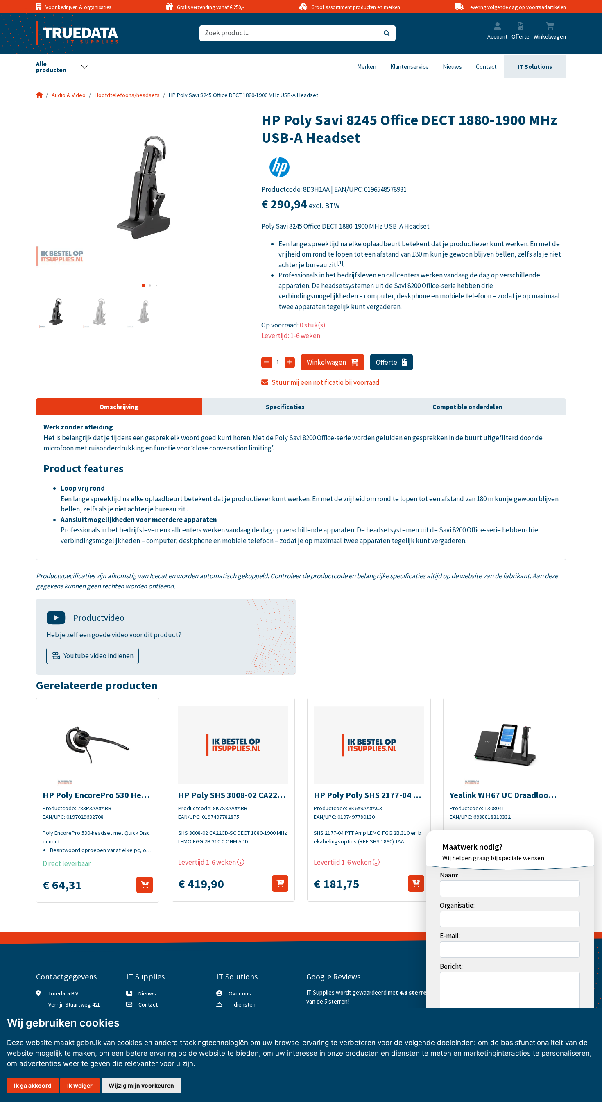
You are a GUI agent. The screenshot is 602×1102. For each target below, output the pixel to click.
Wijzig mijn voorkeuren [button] (141, 1085)
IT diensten (242, 1004)
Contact (486, 66)
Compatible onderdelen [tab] (467, 406)
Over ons (240, 993)
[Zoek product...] (387, 33)
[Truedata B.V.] (72, 33)
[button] (497, 27)
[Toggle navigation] (62, 67)
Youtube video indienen (98, 655)
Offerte (387, 362)
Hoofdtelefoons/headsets (127, 95)
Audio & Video (69, 95)
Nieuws (452, 66)
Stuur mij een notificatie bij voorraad (326, 382)
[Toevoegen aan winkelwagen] (144, 885)
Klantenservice (409, 66)
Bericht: (451, 966)
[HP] (279, 169)
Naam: (449, 874)
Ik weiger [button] (80, 1085)
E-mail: (450, 935)
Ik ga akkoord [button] (33, 1085)
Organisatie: (457, 905)
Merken (366, 66)
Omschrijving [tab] (119, 406)
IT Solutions (535, 66)
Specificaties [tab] (285, 406)
